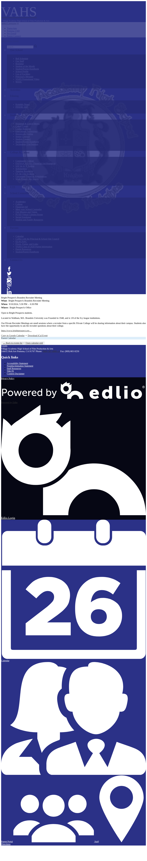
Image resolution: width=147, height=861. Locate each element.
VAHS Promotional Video (27, 79)
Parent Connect (14, 36)
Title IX (10, 371)
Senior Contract (23, 136)
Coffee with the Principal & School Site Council (37, 239)
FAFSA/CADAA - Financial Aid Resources (36, 163)
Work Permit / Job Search (27, 179)
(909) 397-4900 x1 (51, 351)
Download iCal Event (38, 335)
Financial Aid (22, 207)
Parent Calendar (8, 338)
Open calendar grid (34, 343)
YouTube (9, 278)
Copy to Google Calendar (13, 335)
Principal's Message (24, 76)
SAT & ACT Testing (25, 166)
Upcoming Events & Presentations (31, 176)
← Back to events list (12, 343)
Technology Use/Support (27, 144)
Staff (96, 841)
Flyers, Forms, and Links (27, 244)
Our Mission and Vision (26, 212)
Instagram (9, 282)
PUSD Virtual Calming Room (29, 214)
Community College (25, 161)
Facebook (9, 269)
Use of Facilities (23, 74)
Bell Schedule (22, 58)
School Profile (22, 71)
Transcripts (12, 28)
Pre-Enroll (11, 33)
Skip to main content (10, 2)
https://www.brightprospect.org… (16, 330)
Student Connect (23, 139)
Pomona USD (13, 31)
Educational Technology (27, 131)
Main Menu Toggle (10, 41)
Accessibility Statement (17, 363)
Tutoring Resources (24, 171)
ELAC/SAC (21, 241)
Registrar (20, 64)
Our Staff (20, 61)
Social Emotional (23, 217)
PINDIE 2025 (22, 107)
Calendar (20, 236)
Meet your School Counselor (29, 209)
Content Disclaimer (15, 373)
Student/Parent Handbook (27, 69)
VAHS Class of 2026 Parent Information (34, 246)
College (19, 204)
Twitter (9, 273)
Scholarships (21, 168)
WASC (19, 82)
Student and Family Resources (29, 219)
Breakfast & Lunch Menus (28, 123)
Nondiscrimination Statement (20, 366)
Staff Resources (14, 368)
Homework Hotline (24, 134)
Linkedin (9, 292)
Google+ (9, 287)
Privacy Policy (7, 378)
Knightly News (22, 104)
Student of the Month (25, 66)
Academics (21, 201)
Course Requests (23, 129)
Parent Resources (23, 249)
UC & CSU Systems (25, 174)
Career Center (22, 126)
